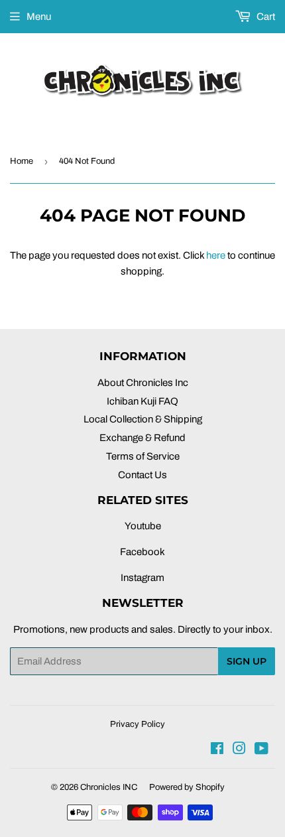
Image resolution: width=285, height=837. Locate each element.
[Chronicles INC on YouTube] (261, 750)
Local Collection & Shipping (143, 419)
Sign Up (246, 661)
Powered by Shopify (187, 787)
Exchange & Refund (142, 437)
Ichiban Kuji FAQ (142, 401)
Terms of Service (143, 456)
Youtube (143, 526)
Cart (265, 16)
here (215, 255)
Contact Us (142, 475)
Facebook (142, 552)
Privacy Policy (137, 724)
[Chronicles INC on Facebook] (217, 750)
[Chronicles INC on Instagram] (239, 750)
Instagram (142, 577)
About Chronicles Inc (142, 382)
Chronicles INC (108, 787)
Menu (39, 16)
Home (21, 161)
